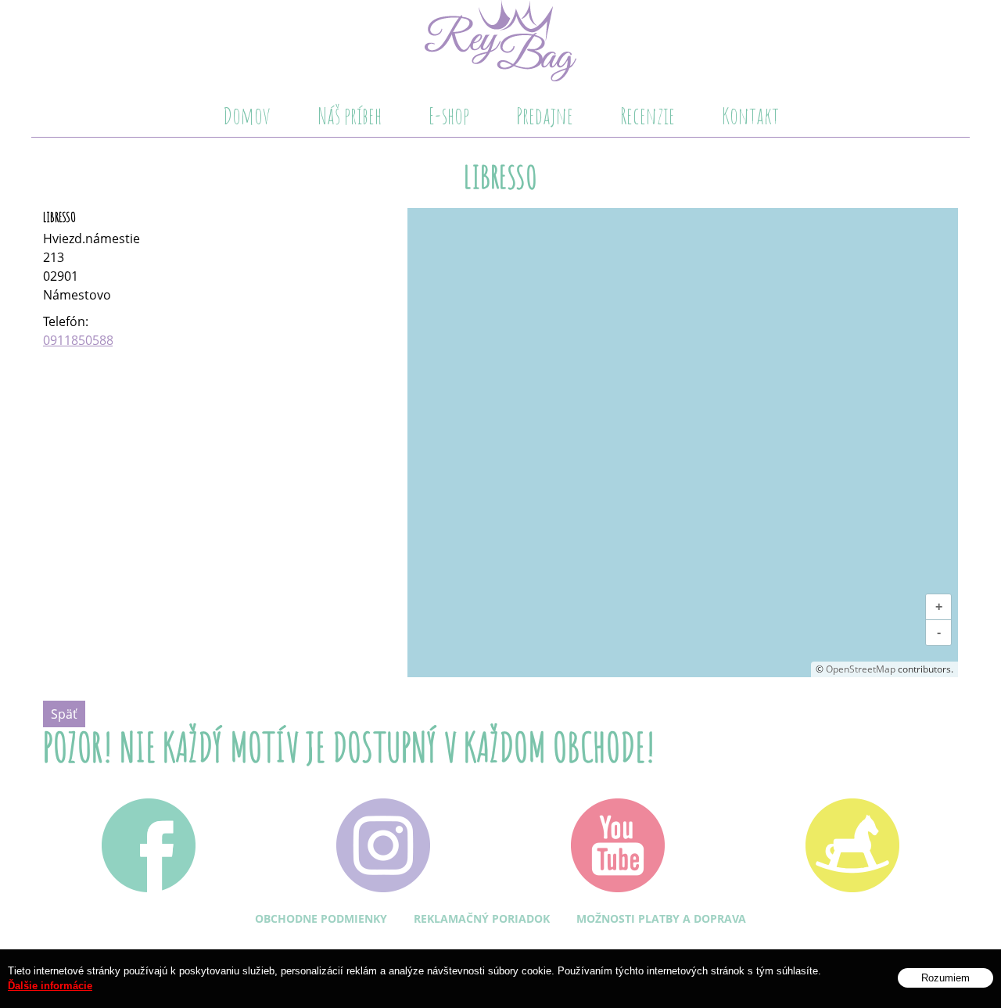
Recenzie (647, 115)
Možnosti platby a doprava (661, 918)
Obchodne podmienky (321, 918)
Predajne (544, 115)
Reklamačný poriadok (482, 918)
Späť (64, 714)
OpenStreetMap (860, 669)
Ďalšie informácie (50, 986)
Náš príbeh (350, 115)
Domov (247, 115)
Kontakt (750, 115)
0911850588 (78, 340)
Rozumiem (945, 978)
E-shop (449, 115)
